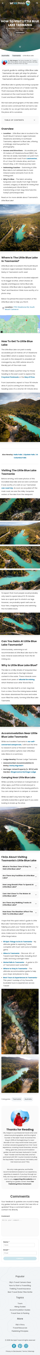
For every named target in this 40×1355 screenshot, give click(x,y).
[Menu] (3, 3)
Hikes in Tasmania (11, 953)
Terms (24, 1351)
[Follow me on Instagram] (26, 1346)
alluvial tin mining (27, 679)
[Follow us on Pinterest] (20, 1346)
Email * (6, 1250)
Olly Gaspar (12, 28)
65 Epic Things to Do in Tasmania (17, 941)
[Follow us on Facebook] (14, 1346)
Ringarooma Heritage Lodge (23, 772)
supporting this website (22, 1179)
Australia (5, 56)
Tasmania (16, 56)
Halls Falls (18, 454)
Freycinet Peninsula (10, 377)
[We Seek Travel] (20, 3)
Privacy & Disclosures (13, 1351)
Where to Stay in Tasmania (15, 968)
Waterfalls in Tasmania (13, 962)
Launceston (32, 158)
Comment (20, 33)
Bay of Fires (30, 377)
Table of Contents (14, 120)
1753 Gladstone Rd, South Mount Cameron (20, 308)
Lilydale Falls (29, 454)
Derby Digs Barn (16, 765)
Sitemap (31, 1351)
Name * (6, 1242)
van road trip (7, 488)
